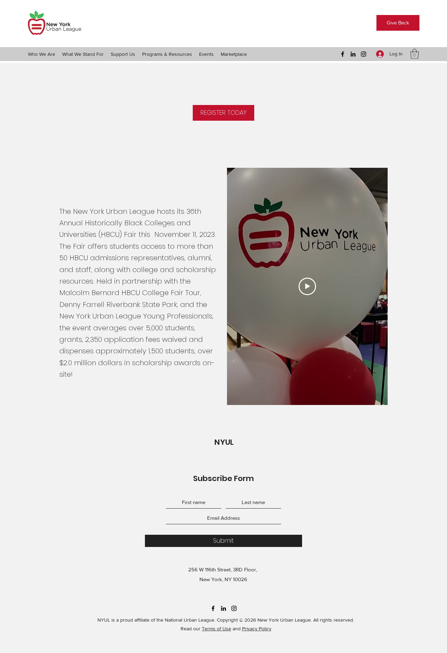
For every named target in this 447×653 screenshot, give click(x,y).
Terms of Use (216, 628)
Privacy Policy (256, 628)
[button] (41, 54)
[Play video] (307, 286)
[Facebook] (342, 54)
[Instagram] (363, 54)
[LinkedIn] (353, 54)
